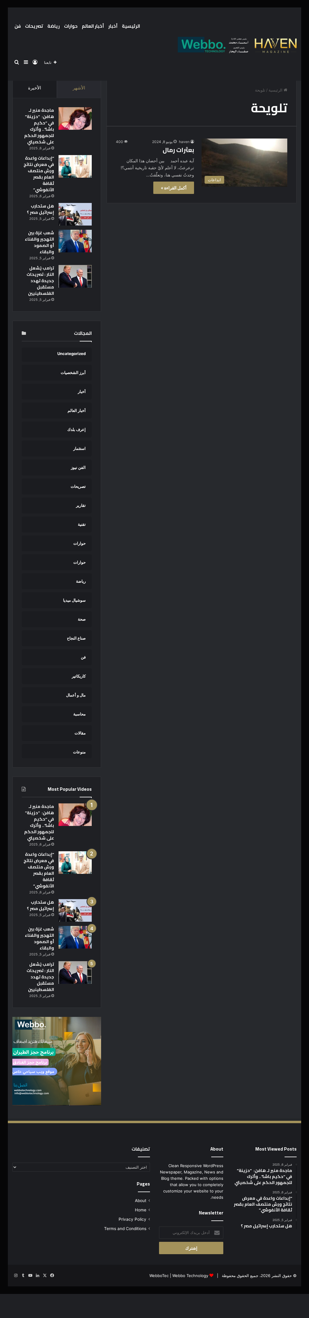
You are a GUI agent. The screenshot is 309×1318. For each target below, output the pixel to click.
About (140, 1200)
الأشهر (79, 88)
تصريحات (34, 26)
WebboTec (159, 1275)
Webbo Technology (190, 1275)
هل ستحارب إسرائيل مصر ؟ (40, 209)
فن (17, 26)
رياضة (53, 26)
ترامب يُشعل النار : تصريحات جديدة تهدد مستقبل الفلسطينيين (40, 280)
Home (140, 1209)
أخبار (113, 26)
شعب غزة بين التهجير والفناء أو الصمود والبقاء (39, 242)
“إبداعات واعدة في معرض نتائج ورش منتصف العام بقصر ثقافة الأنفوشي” (39, 174)
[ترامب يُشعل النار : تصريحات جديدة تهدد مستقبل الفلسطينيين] (75, 276)
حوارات (71, 26)
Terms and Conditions (125, 1228)
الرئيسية (131, 26)
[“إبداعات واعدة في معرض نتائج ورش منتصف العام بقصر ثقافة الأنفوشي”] (75, 166)
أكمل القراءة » (173, 187)
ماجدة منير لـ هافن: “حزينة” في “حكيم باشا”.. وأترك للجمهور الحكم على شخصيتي (39, 126)
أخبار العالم (93, 26)
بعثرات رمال (178, 149)
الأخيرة (34, 88)
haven (184, 141)
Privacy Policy (132, 1219)
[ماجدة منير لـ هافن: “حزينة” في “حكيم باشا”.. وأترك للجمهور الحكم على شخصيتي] (75, 118)
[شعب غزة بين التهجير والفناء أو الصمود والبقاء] (75, 241)
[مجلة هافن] (236, 44)
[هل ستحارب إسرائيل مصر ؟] (75, 214)
